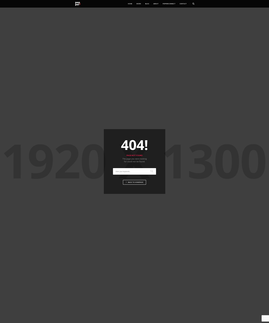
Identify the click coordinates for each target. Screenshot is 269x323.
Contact (183, 4)
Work (138, 4)
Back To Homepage (135, 182)
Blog (147, 4)
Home (130, 4)
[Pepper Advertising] (78, 3)
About (155, 4)
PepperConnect (169, 4)
